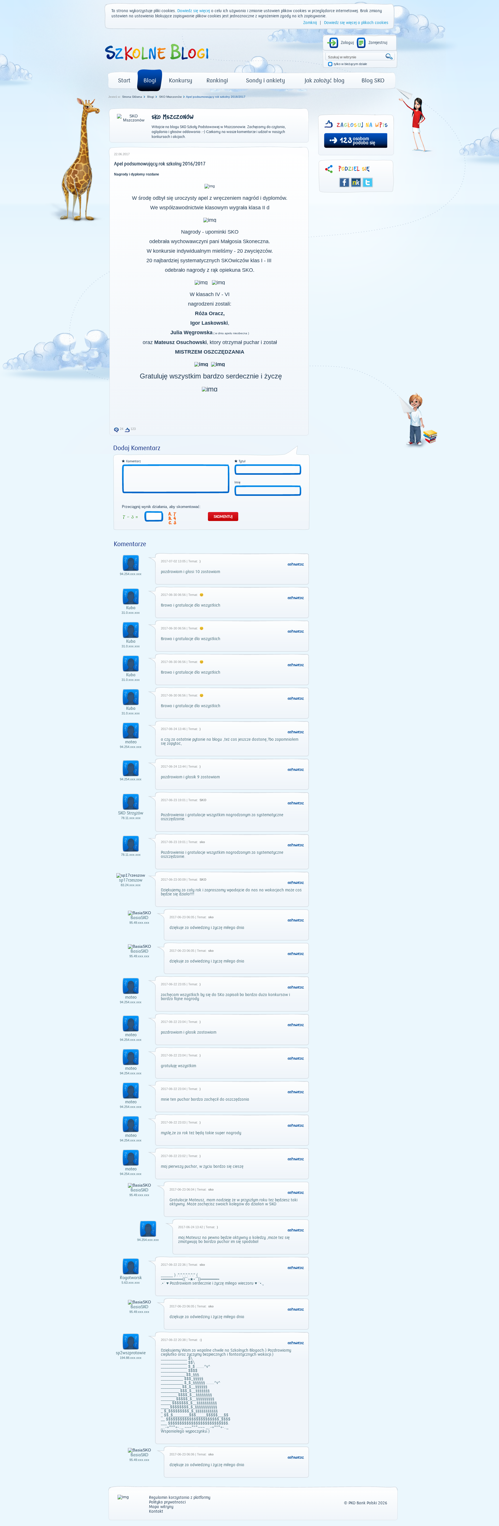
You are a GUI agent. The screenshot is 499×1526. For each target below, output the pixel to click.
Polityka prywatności (167, 1502)
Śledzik (356, 182)
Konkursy (180, 80)
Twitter (367, 182)
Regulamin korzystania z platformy (179, 1498)
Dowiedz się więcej (193, 11)
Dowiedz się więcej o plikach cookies (356, 23)
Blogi (150, 80)
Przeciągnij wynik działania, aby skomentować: (161, 507)
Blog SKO (373, 80)
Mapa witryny (161, 1507)
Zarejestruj (377, 42)
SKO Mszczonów (170, 96)
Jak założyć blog (325, 80)
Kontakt (156, 1512)
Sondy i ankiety (265, 80)
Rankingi (217, 80)
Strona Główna (132, 96)
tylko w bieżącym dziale (350, 64)
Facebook (344, 182)
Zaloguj (347, 42)
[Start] (156, 62)
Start (124, 80)
